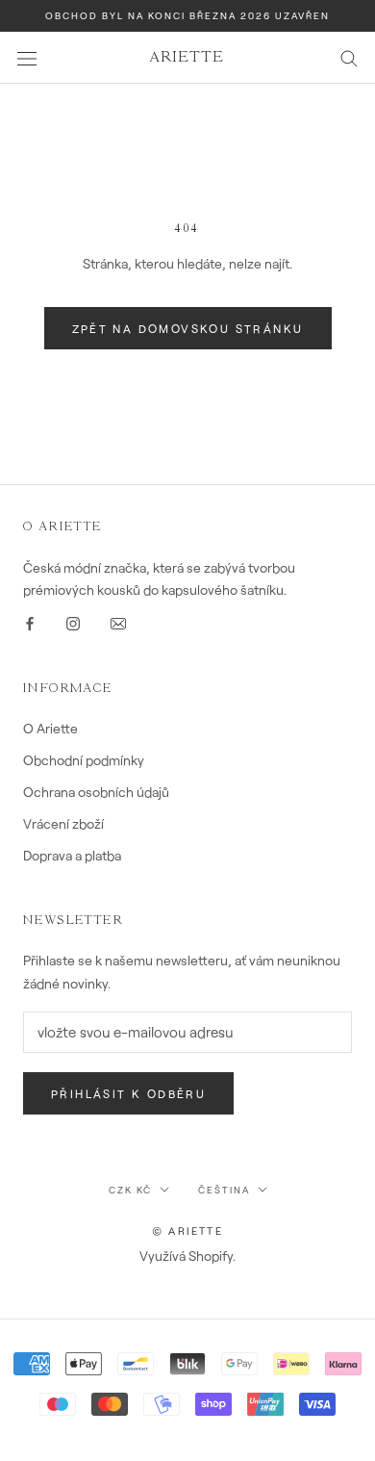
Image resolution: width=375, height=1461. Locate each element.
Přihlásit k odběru (128, 1093)
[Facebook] (30, 622)
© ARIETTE (187, 1230)
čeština (224, 1189)
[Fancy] (118, 622)
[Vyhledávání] (349, 57)
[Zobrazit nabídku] (27, 57)
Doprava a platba (72, 855)
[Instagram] (73, 622)
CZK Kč (130, 1189)
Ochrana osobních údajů (96, 791)
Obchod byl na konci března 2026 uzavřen (187, 15)
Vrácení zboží (63, 823)
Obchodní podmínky (83, 760)
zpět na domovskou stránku (188, 328)
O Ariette (50, 728)
